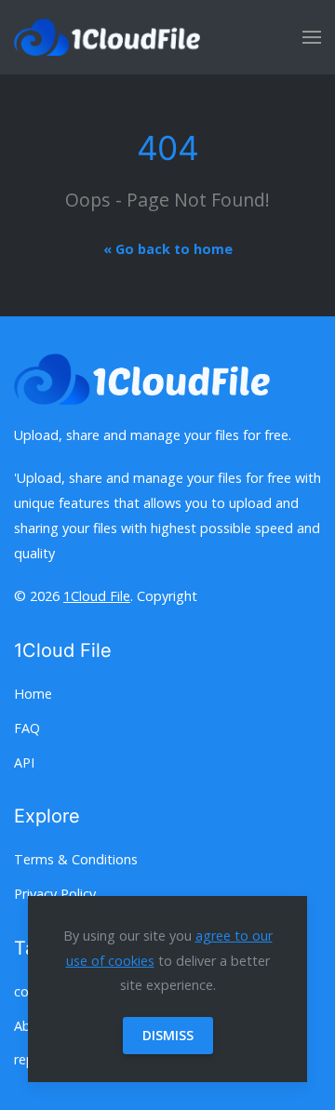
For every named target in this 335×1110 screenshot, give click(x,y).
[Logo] (107, 37)
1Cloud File (96, 596)
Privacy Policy (55, 894)
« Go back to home (168, 249)
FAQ (27, 728)
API (24, 762)
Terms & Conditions (76, 859)
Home (33, 693)
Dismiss (168, 1035)
